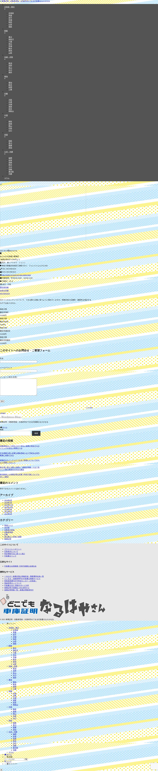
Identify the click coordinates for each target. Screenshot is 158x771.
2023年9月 (8, 509)
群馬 (14, 662)
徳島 (14, 723)
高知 (14, 730)
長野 (14, 671)
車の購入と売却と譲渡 (12, 537)
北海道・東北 (14, 628)
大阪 (14, 693)
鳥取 (14, 709)
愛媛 (14, 727)
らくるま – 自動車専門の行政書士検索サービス (22, 579)
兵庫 (14, 696)
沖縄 (14, 750)
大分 (14, 743)
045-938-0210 (5, 294)
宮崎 (14, 745)
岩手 (14, 634)
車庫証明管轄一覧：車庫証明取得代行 (19, 590)
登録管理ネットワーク (12, 583)
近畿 (10, 691)
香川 (14, 725)
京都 (14, 698)
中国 (10, 707)
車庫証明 (7, 539)
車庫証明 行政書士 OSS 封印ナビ (16, 588)
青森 (14, 632)
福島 (14, 643)
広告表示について (11, 551)
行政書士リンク (10, 556)
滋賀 (14, 700)
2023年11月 (8, 505)
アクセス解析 (89, 407)
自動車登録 (8, 532)
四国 (10, 720)
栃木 (14, 659)
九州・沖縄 (13, 732)
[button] (26, 759)
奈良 (14, 702)
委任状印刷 (4, 287)
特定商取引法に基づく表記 (14, 554)
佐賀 (14, 736)
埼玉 (14, 655)
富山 (14, 673)
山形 (14, 641)
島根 (14, 711)
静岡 (14, 687)
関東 (10, 646)
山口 (14, 718)
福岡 (14, 734)
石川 (14, 675)
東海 (10, 680)
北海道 (15, 630)
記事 (6, 534)
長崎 (14, 739)
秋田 (14, 639)
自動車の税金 (9, 530)
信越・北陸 (13, 666)
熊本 (14, 741)
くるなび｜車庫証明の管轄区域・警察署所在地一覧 (24, 576)
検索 (1, 430)
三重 (14, 689)
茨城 (14, 657)
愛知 (14, 682)
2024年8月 (8, 500)
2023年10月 (8, 507)
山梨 (14, 664)
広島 (14, 716)
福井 (14, 677)
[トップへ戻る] (1, 770)
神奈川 (15, 650)
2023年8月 (8, 512)
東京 (14, 648)
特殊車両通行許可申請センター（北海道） (20, 581)
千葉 (14, 653)
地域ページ (8, 525)
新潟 (14, 668)
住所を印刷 (4, 291)
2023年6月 (8, 514)
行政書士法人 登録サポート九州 (16, 585)
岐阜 (14, 684)
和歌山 (15, 705)
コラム (11, 752)
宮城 (14, 637)
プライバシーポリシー (12, 549)
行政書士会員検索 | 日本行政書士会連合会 (20, 566)
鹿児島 (15, 748)
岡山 (14, 714)
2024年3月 (8, 503)
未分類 (6, 528)
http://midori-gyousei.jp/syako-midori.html (16, 275)
